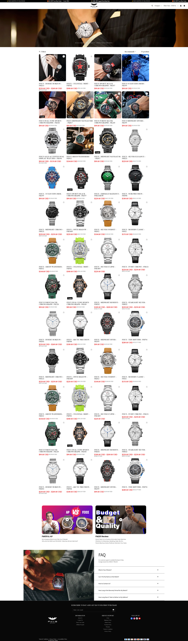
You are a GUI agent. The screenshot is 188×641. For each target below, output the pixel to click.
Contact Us (80, 620)
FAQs (108, 618)
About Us (80, 618)
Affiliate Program (80, 624)
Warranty (108, 626)
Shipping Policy (107, 620)
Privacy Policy (108, 631)
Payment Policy (107, 624)
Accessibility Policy (62, 639)
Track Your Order (80, 622)
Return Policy (108, 622)
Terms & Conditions (107, 629)
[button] (152, 5)
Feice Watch (55, 640)
